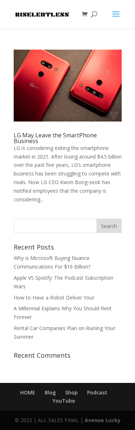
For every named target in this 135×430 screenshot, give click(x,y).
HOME (27, 392)
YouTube (64, 400)
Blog (50, 392)
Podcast (97, 392)
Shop (71, 392)
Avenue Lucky (103, 420)
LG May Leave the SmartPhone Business (55, 138)
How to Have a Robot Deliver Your (54, 297)
